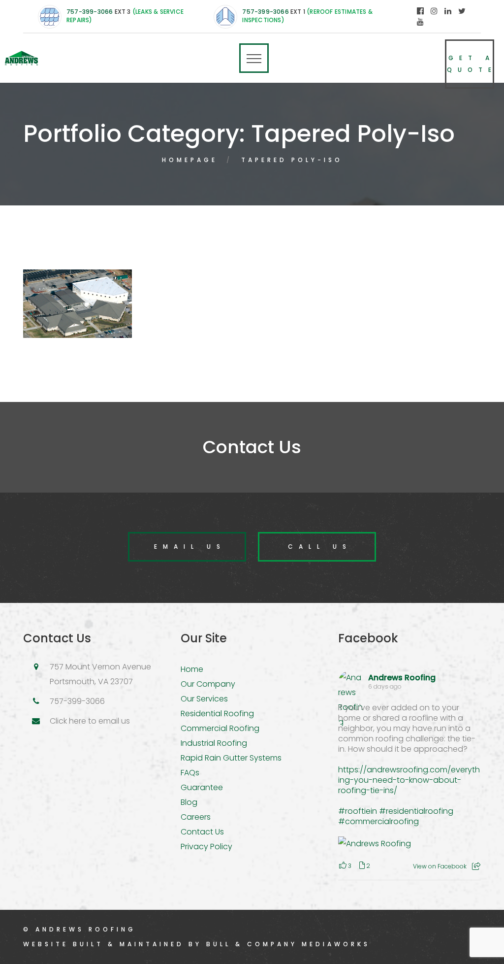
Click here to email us (90, 721)
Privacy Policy (206, 846)
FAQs (190, 772)
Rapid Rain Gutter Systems (231, 758)
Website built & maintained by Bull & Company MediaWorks (196, 944)
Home (192, 669)
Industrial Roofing (214, 743)
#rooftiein (357, 811)
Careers (196, 817)
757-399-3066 (89, 11)
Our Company (208, 684)
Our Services (204, 698)
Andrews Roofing (402, 677)
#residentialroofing (416, 811)
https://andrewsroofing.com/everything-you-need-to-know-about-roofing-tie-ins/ (409, 780)
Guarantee (202, 787)
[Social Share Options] (476, 866)
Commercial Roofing (220, 728)
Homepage (190, 160)
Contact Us (202, 831)
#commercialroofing (378, 821)
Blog (189, 802)
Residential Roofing (217, 713)
